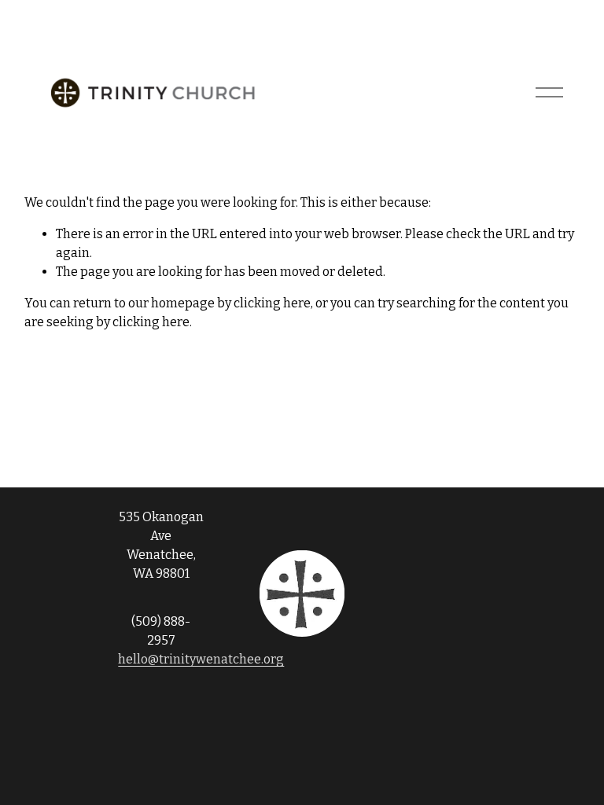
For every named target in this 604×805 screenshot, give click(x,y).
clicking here (272, 303)
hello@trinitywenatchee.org (201, 659)
